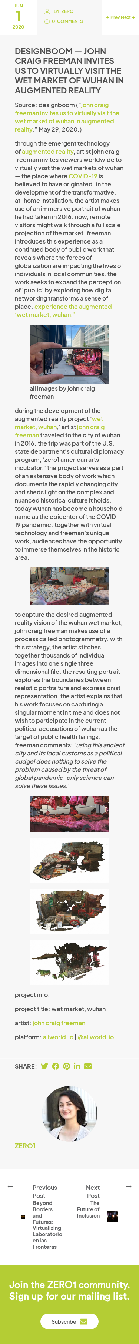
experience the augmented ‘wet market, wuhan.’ (63, 310)
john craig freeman (59, 1023)
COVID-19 (83, 176)
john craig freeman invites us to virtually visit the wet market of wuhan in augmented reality (67, 117)
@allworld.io (96, 1037)
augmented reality (47, 151)
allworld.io (58, 1037)
